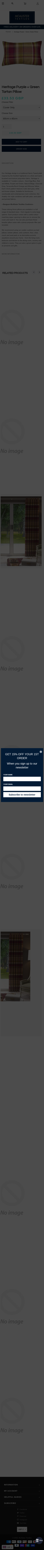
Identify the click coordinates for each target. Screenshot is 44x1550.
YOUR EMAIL (8, 784)
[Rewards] (39, 1540)
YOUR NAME (8, 775)
